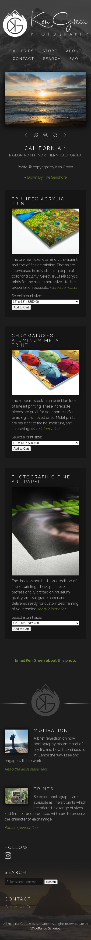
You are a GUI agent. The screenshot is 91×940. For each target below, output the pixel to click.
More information (64, 287)
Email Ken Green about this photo (45, 660)
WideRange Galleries (45, 928)
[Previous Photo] (25, 136)
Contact (23, 59)
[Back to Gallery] (35, 136)
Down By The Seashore (47, 177)
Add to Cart (21, 307)
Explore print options (22, 827)
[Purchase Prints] (55, 136)
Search (52, 59)
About (74, 51)
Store (49, 51)
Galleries (21, 51)
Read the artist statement (26, 769)
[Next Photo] (65, 136)
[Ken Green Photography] (45, 34)
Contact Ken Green (21, 907)
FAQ (74, 59)
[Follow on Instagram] (9, 855)
